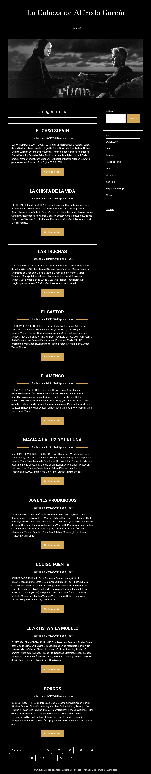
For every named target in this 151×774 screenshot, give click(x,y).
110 (42, 758)
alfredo (69, 138)
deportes (110, 155)
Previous (16, 750)
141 (62, 758)
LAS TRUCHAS (52, 251)
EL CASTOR (52, 311)
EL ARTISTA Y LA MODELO (52, 628)
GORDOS (52, 688)
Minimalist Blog (89, 770)
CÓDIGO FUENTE (52, 564)
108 (91, 750)
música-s (110, 182)
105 (58, 750)
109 (31, 758)
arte (108, 135)
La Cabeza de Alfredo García (75, 12)
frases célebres (113, 162)
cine (108, 148)
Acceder (110, 209)
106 (69, 750)
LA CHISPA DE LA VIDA (52, 191)
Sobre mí (75, 28)
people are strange (115, 188)
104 (47, 750)
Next (73, 758)
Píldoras (110, 195)
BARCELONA (112, 142)
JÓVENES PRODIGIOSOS (52, 500)
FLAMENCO (52, 375)
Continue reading (52, 171)
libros (108, 168)
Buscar (110, 111)
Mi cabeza (111, 175)
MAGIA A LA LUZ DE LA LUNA (52, 439)
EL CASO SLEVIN (52, 130)
